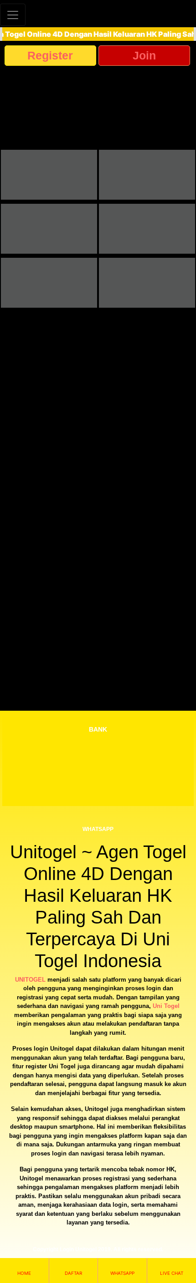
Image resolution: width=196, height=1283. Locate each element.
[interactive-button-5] (49, 283)
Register (50, 55)
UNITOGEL (30, 979)
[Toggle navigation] (13, 15)
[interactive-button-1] (49, 175)
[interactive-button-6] (147, 283)
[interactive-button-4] (147, 229)
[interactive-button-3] (49, 229)
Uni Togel (166, 1006)
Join (144, 55)
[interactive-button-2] (147, 175)
